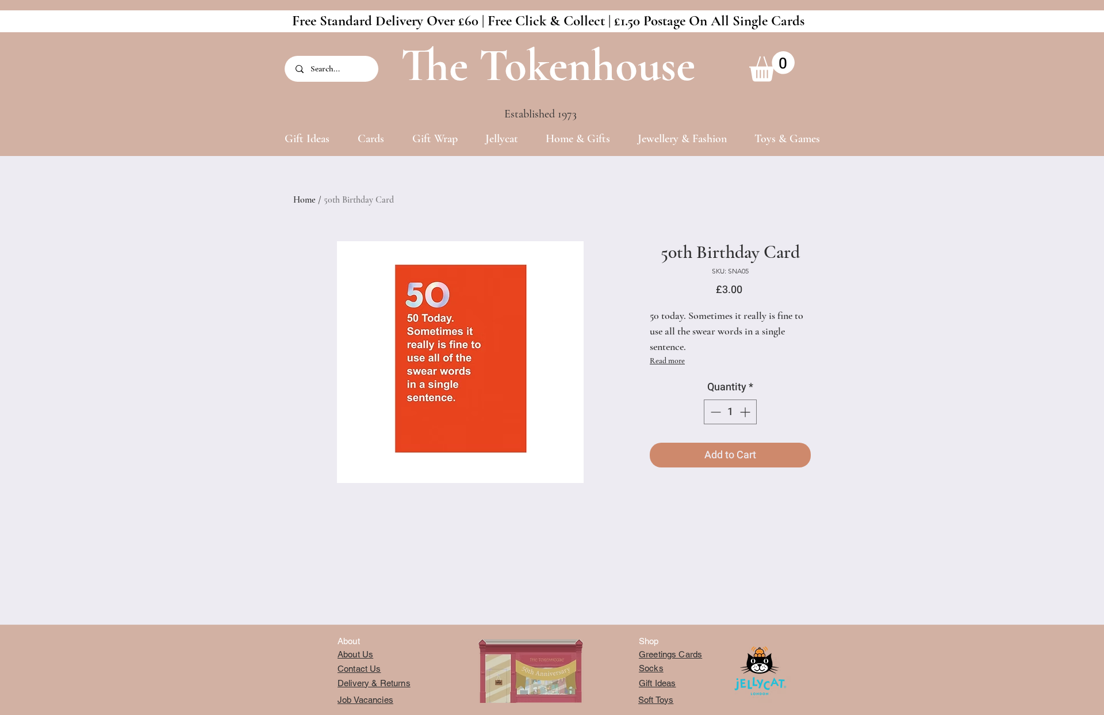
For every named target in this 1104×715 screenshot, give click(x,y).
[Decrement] (714, 412)
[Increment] (746, 412)
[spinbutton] (730, 412)
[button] (772, 66)
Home (304, 200)
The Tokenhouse (548, 65)
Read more (667, 361)
